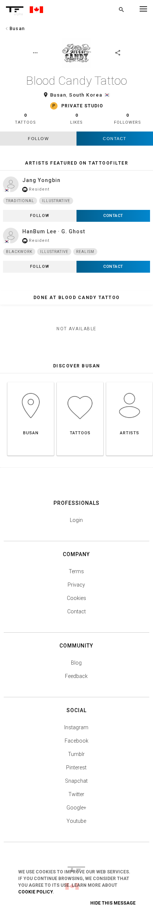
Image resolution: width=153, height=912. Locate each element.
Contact (115, 138)
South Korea (85, 95)
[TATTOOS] (80, 382)
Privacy (76, 585)
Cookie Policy (35, 892)
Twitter (76, 794)
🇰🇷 (107, 95)
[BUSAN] (30, 382)
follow (38, 138)
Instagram (76, 727)
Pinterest (76, 767)
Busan (58, 95)
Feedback (76, 676)
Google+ (76, 808)
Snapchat (76, 781)
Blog (76, 663)
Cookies (76, 598)
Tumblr (76, 754)
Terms (76, 571)
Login (76, 520)
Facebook (76, 741)
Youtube (76, 821)
